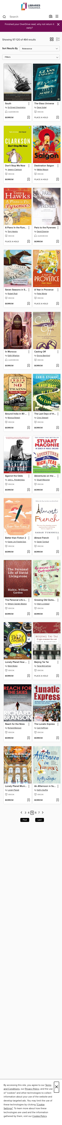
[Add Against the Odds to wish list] (28, 490)
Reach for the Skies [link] (15, 724)
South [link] (8, 103)
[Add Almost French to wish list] (57, 552)
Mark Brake (12, 666)
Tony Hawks (13, 231)
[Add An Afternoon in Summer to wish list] (57, 800)
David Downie (43, 231)
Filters (8, 57)
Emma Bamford (43, 355)
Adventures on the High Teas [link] (45, 476)
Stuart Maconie (43, 480)
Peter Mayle (42, 293)
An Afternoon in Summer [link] (45, 786)
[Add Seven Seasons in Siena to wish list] (28, 304)
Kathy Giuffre (42, 790)
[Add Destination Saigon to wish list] (57, 180)
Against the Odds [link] (14, 476)
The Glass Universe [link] (44, 103)
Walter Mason (42, 169)
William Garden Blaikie (17, 604)
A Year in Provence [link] (43, 289)
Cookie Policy (39, 1116)
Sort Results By (10, 48)
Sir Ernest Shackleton (17, 107)
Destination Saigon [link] (44, 165)
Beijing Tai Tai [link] (41, 662)
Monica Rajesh (14, 418)
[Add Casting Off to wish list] (57, 366)
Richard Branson (14, 728)
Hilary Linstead (43, 604)
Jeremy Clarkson (15, 169)
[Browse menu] (57, 16)
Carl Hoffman (42, 728)
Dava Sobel (41, 107)
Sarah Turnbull (43, 542)
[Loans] (51, 17)
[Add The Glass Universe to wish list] (57, 118)
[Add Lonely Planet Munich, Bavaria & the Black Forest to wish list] (28, 800)
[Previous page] (21, 813)
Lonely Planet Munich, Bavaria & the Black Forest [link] (16, 786)
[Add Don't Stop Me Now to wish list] (28, 180)
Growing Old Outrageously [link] (45, 600)
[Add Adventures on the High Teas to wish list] (57, 490)
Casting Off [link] (40, 351)
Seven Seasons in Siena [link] (16, 289)
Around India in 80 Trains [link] (16, 414)
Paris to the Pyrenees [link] (45, 227)
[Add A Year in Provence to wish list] (57, 304)
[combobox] (25, 16)
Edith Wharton (13, 355)
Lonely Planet (13, 790)
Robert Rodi (12, 293)
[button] (52, 40)
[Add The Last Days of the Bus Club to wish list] (57, 428)
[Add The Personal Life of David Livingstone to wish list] (28, 614)
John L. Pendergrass (16, 480)
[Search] (4, 16)
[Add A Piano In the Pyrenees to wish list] (28, 242)
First (25, 820)
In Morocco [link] (11, 351)
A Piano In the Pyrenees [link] (16, 227)
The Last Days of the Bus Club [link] (45, 414)
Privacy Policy (32, 1088)
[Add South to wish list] (28, 118)
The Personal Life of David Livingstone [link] (16, 600)
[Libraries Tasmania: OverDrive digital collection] (31, 6)
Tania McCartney (44, 666)
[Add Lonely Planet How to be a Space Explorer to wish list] (28, 676)
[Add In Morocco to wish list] (28, 366)
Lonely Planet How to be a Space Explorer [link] (16, 662)
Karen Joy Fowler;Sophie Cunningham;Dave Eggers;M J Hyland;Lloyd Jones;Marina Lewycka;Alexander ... (18, 542)
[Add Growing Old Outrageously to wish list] (57, 614)
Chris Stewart (42, 418)
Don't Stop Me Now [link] (15, 165)
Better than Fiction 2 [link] (15, 538)
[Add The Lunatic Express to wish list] (57, 738)
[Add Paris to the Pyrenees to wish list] (57, 242)
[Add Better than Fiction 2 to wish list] (28, 552)
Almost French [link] (41, 538)
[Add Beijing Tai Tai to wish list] (57, 676)
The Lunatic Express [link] (44, 724)
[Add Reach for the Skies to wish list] (28, 738)
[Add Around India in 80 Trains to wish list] (28, 428)
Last (40, 820)
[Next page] (43, 813)
